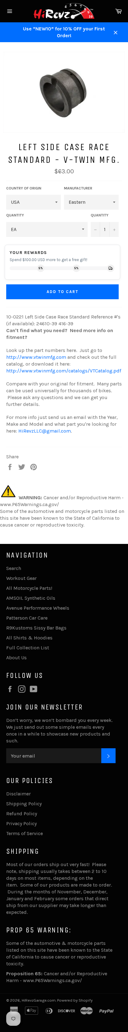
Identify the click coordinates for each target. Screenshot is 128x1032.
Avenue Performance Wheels (37, 608)
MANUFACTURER (78, 188)
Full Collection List (27, 648)
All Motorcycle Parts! (29, 588)
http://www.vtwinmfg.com (36, 357)
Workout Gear (21, 578)
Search (13, 568)
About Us (16, 658)
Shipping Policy (24, 804)
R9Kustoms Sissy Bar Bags (36, 628)
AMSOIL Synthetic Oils (30, 598)
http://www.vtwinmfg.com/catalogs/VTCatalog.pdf (63, 371)
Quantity (99, 215)
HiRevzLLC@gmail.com (44, 431)
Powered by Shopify (75, 1000)
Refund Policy (21, 813)
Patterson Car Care (27, 618)
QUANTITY (15, 215)
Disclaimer (18, 794)
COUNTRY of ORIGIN (23, 188)
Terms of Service (24, 833)
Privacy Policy (21, 823)
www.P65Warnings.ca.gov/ (52, 980)
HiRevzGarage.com (39, 1000)
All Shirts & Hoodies (29, 638)
